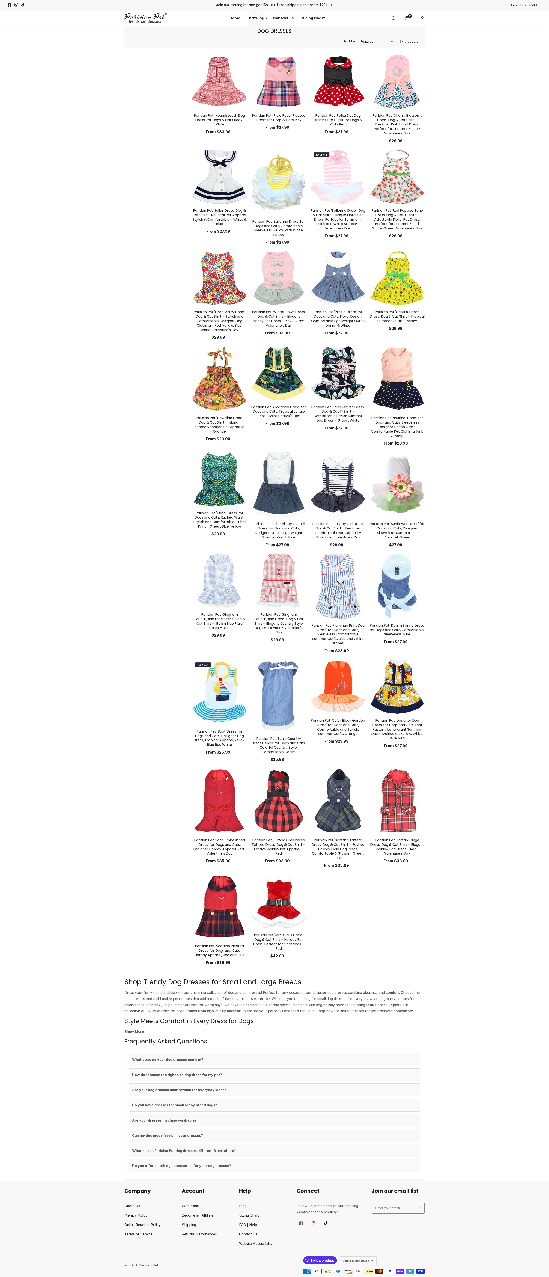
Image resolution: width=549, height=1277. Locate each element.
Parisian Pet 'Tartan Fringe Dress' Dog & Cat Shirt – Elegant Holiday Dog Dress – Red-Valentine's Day (397, 847)
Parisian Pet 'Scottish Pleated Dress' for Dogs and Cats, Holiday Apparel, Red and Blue (219, 950)
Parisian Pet (148, 1265)
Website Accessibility (256, 1243)
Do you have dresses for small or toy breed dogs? (174, 1105)
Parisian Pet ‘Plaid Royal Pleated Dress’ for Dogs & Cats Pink (278, 117)
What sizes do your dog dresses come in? (167, 1059)
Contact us (283, 18)
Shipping (189, 1225)
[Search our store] (393, 18)
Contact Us (248, 1234)
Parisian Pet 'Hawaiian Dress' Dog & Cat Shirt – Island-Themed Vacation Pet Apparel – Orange (219, 425)
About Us (132, 1206)
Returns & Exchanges (199, 1234)
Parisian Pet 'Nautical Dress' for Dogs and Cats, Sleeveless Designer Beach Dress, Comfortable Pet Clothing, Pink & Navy (397, 427)
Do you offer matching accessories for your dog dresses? (181, 1166)
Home (234, 18)
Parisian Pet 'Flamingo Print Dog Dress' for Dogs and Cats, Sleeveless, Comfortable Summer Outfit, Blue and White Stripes (338, 634)
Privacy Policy (136, 1215)
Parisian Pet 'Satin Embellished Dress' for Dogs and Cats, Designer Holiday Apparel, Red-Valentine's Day (219, 847)
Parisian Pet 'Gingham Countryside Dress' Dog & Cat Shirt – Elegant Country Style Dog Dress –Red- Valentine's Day (278, 623)
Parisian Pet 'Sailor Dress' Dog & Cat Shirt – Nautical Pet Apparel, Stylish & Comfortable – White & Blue (219, 217)
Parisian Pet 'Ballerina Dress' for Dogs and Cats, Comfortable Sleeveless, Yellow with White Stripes (278, 228)
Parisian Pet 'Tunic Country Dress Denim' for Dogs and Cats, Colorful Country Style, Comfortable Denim (279, 745)
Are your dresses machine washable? (164, 1120)
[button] (256, 18)
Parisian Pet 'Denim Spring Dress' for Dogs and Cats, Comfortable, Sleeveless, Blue (397, 630)
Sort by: (349, 41)
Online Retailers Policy (142, 1225)
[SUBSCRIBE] (418, 1208)
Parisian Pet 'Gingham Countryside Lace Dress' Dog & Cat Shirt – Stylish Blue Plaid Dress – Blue (219, 621)
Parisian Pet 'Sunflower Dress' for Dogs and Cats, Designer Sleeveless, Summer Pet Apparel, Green (397, 531)
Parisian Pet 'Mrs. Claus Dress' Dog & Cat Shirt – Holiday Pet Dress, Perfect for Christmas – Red (278, 942)
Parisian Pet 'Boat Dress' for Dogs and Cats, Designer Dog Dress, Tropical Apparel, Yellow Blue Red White (219, 738)
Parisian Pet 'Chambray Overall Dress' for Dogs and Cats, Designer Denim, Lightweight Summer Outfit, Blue (278, 531)
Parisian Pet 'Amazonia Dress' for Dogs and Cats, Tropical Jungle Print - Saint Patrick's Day (278, 411)
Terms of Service (138, 1234)
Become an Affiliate (197, 1215)
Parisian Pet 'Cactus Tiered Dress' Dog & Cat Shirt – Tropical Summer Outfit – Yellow (397, 316)
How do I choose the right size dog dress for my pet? (177, 1075)
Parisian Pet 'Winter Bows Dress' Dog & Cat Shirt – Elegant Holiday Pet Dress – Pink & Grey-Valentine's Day (278, 319)
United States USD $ (524, 5)
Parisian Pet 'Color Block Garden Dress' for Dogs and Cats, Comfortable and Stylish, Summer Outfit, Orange (338, 727)
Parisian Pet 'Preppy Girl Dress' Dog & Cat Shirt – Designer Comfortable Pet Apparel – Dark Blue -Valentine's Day (338, 531)
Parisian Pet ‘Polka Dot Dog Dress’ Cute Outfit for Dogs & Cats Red (338, 120)
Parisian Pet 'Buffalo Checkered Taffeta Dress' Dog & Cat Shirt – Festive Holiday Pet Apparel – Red (278, 847)
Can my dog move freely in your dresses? (167, 1135)
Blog (242, 1206)
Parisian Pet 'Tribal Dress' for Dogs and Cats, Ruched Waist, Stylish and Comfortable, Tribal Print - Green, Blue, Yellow (219, 520)
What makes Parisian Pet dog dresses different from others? (184, 1151)
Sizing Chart (313, 18)
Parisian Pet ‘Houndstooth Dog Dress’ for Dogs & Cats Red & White (219, 120)
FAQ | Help (248, 1225)
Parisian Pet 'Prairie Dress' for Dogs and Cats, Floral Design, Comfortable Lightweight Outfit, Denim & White (338, 319)
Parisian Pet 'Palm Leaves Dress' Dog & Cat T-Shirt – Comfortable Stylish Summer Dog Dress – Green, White (338, 414)
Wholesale (190, 1206)
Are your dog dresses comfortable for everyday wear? (179, 1090)
